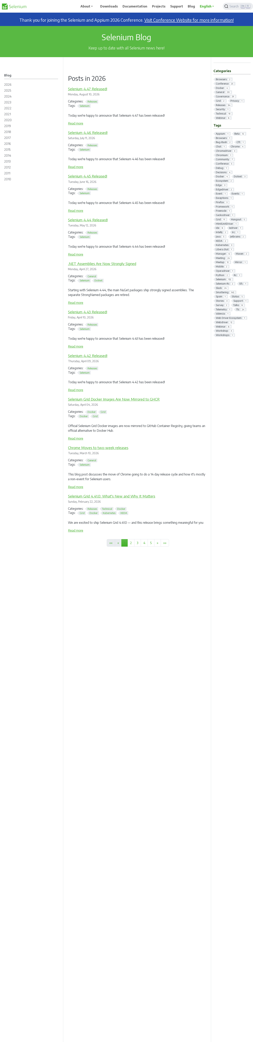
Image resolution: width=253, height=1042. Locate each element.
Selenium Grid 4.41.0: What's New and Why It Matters (111, 496)
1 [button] (124, 543)
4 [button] (144, 543)
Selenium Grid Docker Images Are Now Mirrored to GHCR (114, 399)
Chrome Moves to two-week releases (98, 447)
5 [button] (151, 543)
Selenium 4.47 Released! (87, 89)
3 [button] (137, 543)
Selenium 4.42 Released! (87, 355)
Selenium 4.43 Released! (87, 312)
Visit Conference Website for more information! (189, 20)
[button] (157, 543)
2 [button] (131, 543)
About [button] (85, 6)
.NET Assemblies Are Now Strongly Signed (102, 263)
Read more (75, 123)
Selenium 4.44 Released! (88, 220)
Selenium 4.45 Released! (87, 176)
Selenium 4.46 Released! (88, 132)
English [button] (205, 6)
